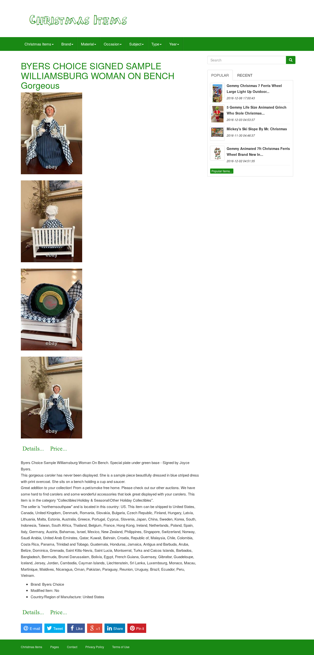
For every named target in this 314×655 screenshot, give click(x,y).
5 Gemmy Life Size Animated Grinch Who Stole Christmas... (257, 110)
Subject (135, 43)
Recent (244, 75)
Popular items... (221, 171)
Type (155, 43)
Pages (54, 647)
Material (87, 43)
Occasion (111, 43)
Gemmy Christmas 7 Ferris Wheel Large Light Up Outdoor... (254, 88)
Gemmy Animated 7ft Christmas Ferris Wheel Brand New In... (258, 151)
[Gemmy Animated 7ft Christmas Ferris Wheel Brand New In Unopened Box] (217, 153)
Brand (66, 43)
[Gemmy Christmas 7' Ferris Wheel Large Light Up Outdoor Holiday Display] (217, 90)
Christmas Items (38, 43)
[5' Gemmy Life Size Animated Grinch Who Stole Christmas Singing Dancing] (217, 111)
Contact (72, 647)
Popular (220, 75)
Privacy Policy (94, 647)
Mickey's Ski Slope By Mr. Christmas (257, 128)
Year (173, 43)
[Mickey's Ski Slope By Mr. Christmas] (217, 133)
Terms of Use (121, 647)
